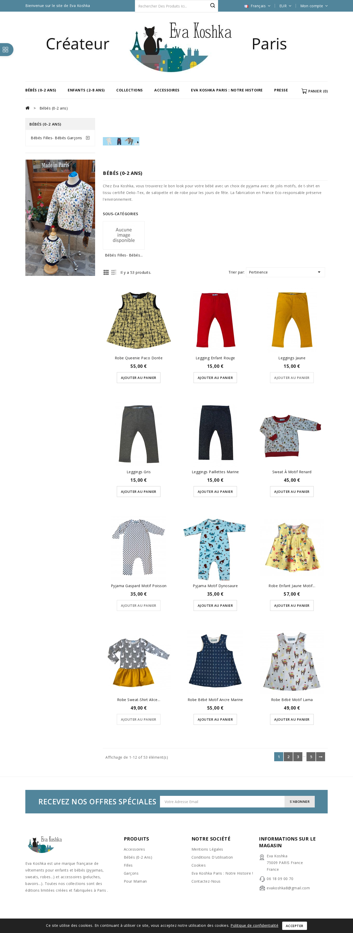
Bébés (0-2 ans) (40, 90)
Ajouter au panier (138, 377)
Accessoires (167, 90)
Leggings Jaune (291, 357)
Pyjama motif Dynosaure (215, 585)
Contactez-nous (206, 881)
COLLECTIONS (129, 90)
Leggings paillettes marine (215, 471)
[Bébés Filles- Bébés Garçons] (124, 235)
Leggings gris (139, 471)
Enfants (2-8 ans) (86, 90)
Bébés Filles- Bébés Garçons (56, 137)
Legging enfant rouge (215, 357)
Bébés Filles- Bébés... (124, 255)
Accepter (294, 925)
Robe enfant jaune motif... (291, 585)
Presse (281, 90)
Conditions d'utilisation (212, 857)
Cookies (198, 865)
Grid (106, 272)
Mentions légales (207, 849)
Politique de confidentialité (254, 925)
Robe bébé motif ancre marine (215, 699)
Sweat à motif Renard (292, 471)
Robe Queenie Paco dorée (139, 357)
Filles (128, 865)
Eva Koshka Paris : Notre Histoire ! (222, 873)
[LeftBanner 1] (60, 218)
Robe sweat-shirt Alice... (138, 699)
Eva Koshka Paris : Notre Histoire (227, 90)
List (114, 272)
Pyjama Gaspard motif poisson (139, 585)
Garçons (131, 873)
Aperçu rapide (139, 311)
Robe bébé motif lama (292, 699)
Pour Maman (135, 881)
